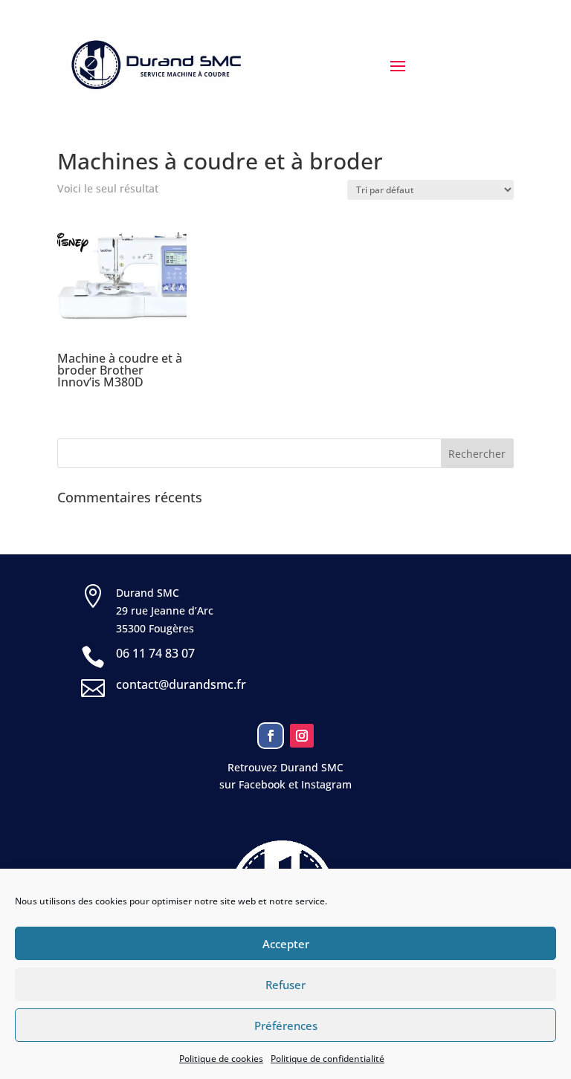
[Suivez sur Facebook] (270, 735)
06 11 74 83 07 (155, 653)
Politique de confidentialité (327, 1058)
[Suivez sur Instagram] (302, 736)
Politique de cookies (221, 1058)
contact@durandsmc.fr (181, 684)
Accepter (285, 943)
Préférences (285, 1025)
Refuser (285, 984)
